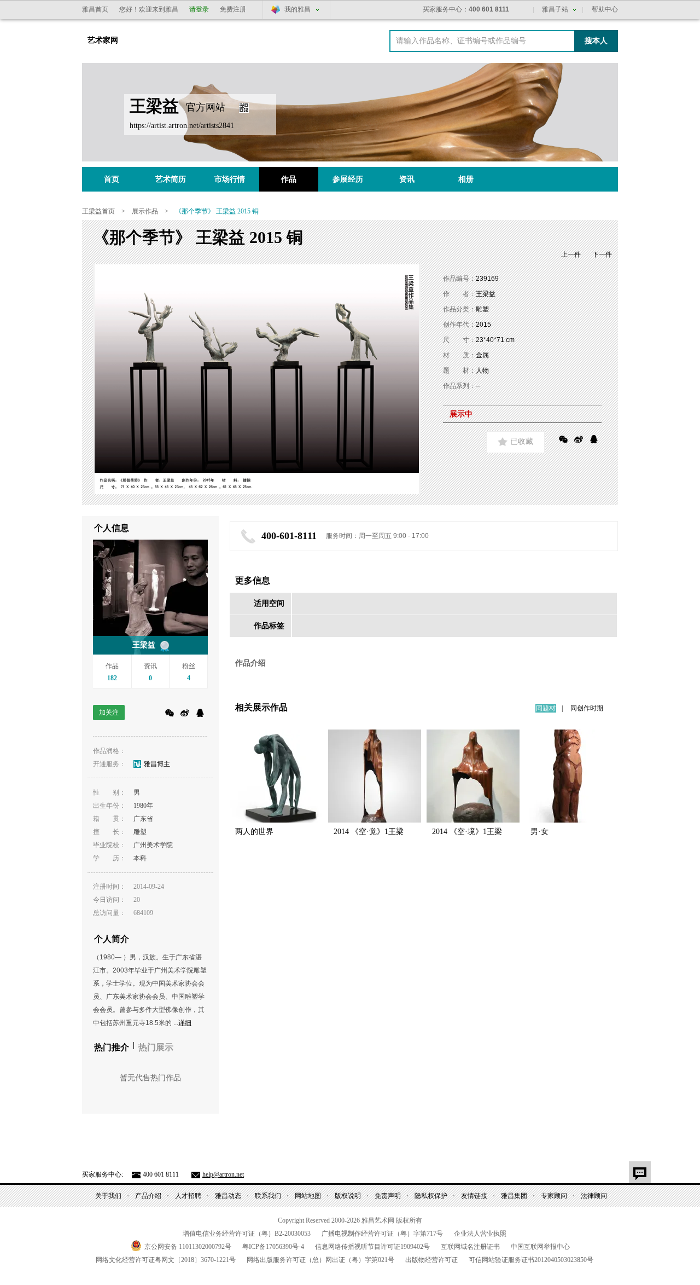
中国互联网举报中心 (540, 1247)
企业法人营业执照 (480, 1233)
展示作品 (145, 211)
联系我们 (268, 1196)
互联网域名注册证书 (470, 1247)
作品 (288, 179)
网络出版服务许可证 (320, 1260)
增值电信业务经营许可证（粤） (247, 1233)
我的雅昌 (297, 9)
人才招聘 (188, 1196)
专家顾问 (554, 1196)
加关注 (109, 712)
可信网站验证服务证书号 (531, 1260)
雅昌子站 (555, 9)
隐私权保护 (431, 1196)
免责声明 (388, 1196)
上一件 (571, 254)
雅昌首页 (95, 9)
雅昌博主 (157, 764)
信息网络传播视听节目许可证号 (372, 1247)
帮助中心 (605, 9)
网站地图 (308, 1196)
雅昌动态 (228, 1196)
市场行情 (229, 179)
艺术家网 (103, 40)
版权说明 (348, 1196)
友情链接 (474, 1196)
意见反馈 (640, 1172)
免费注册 (233, 9)
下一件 (602, 254)
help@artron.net (223, 1174)
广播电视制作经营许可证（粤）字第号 (382, 1233)
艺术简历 (170, 179)
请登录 (199, 9)
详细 (184, 1023)
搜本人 (596, 41)
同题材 (546, 708)
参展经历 (347, 179)
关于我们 (108, 1196)
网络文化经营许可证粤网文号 (166, 1260)
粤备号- (273, 1247)
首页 (111, 179)
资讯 (407, 179)
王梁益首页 (98, 211)
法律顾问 (594, 1196)
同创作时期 (586, 708)
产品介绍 (148, 1196)
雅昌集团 (514, 1196)
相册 (466, 179)
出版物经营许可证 (431, 1260)
